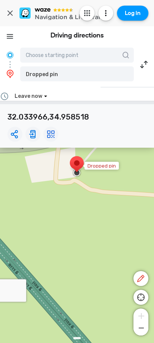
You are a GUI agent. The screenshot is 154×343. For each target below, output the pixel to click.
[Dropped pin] (77, 166)
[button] (77, 73)
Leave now (28, 96)
